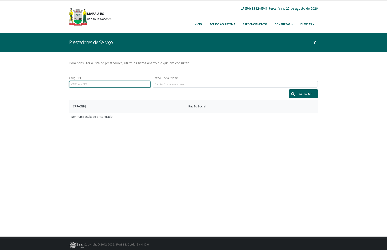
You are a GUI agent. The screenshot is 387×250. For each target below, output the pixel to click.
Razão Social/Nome (166, 78)
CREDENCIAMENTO (255, 24)
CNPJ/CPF (75, 78)
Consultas (282, 24)
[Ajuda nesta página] (315, 42)
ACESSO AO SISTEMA (222, 24)
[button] (303, 93)
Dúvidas (306, 24)
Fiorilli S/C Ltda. (126, 244)
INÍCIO (198, 24)
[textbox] (109, 84)
